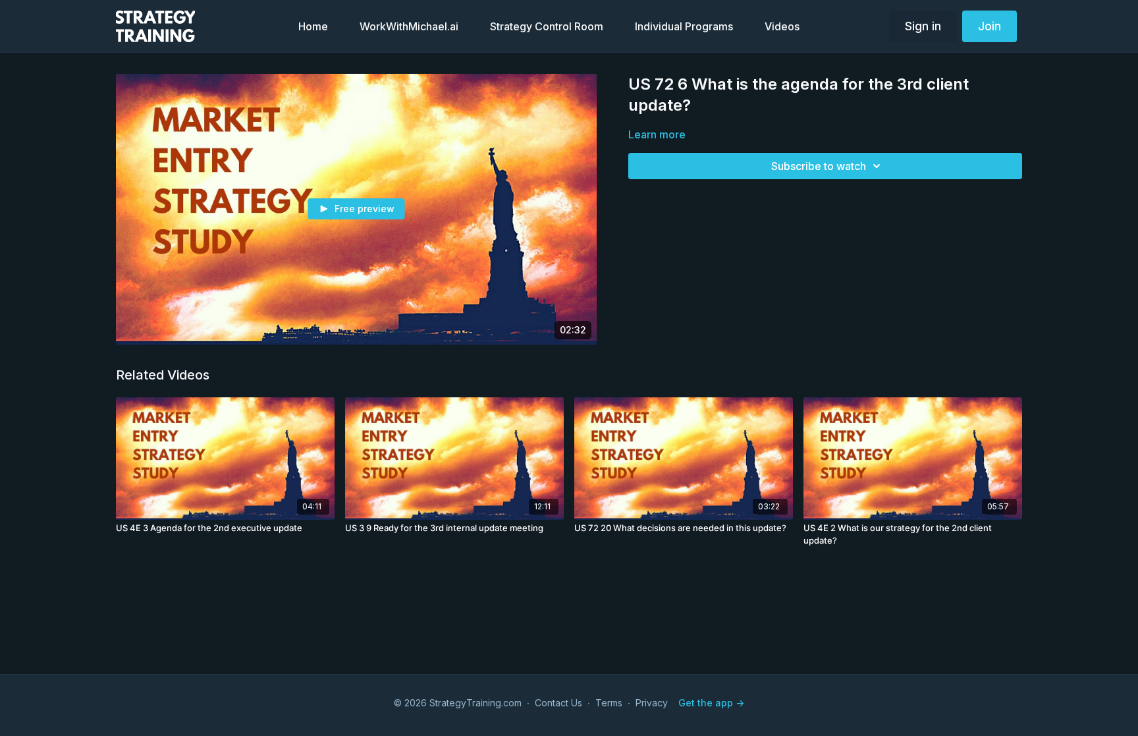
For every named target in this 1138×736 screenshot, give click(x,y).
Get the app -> (711, 702)
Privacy (652, 702)
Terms (608, 702)
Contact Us (558, 702)
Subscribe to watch (818, 166)
